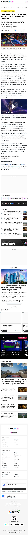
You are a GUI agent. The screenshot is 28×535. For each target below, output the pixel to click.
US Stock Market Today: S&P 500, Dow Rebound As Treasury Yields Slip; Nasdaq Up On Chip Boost (14, 382)
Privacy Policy (15, 530)
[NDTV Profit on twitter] (10, 504)
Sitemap (20, 530)
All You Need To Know (6, 325)
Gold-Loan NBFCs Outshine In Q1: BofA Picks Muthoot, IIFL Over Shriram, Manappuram (8, 389)
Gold (5, 168)
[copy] (26, 30)
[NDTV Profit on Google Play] (9, 524)
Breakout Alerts (5, 442)
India (15, 457)
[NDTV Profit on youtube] (18, 504)
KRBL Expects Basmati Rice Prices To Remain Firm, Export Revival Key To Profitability (10, 354)
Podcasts (4, 476)
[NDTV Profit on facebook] (7, 504)
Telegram (16, 474)
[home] (8, 1)
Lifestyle (16, 461)
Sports (3, 461)
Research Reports (18, 454)
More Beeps (13, 306)
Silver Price (16, 465)
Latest (19, 168)
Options (16, 444)
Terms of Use (10, 530)
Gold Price (4, 465)
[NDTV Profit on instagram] (12, 504)
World (3, 459)
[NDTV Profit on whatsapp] (20, 504)
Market (23, 164)
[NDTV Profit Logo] (14, 428)
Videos (15, 463)
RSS (24, 530)
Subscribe (4, 330)
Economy (4, 454)
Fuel (2, 168)
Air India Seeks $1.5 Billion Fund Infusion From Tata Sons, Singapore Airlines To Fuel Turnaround (9, 398)
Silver (10, 168)
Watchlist (16, 440)
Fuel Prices (4, 467)
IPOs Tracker (5, 446)
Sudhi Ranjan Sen (8, 26)
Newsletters (5, 474)
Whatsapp (16, 476)
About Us (4, 530)
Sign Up (14, 489)
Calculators (16, 467)
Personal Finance (14, 166)
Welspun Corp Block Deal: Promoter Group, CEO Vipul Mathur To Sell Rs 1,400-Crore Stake (8, 407)
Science (4, 463)
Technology (17, 459)
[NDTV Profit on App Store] (19, 524)
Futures (4, 444)
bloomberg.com (5, 158)
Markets (4, 452)
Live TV (16, 442)
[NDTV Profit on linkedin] (15, 504)
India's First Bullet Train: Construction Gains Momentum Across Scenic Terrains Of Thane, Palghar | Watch (9, 415)
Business (15, 26)
